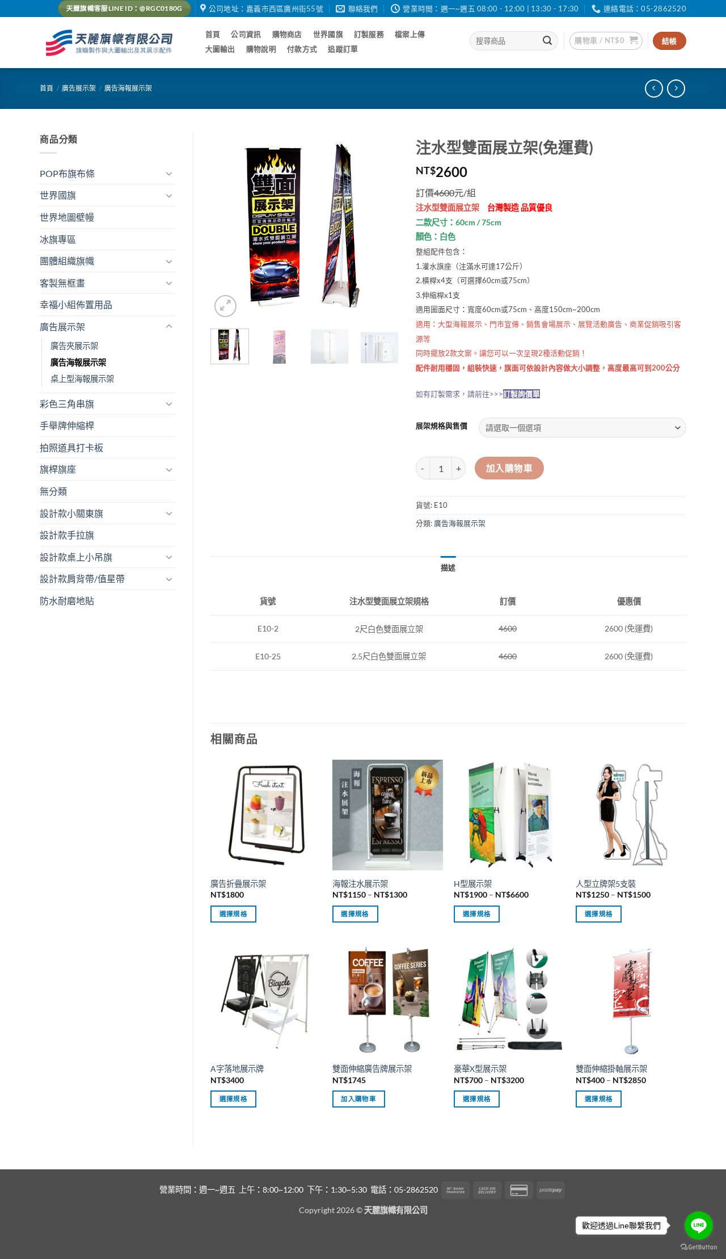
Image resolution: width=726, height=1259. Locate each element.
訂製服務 (369, 34)
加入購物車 (509, 468)
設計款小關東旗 (71, 513)
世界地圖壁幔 (67, 217)
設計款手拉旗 (67, 534)
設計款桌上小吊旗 (76, 556)
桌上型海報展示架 (82, 379)
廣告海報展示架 (128, 88)
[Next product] (653, 88)
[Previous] (228, 225)
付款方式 (302, 48)
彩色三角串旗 (67, 403)
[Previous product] (676, 88)
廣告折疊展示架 (238, 884)
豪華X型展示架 (480, 1068)
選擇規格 (233, 913)
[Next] (380, 225)
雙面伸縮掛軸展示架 (611, 1068)
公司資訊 (246, 34)
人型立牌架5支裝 (606, 884)
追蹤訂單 (343, 48)
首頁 (213, 34)
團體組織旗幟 (67, 260)
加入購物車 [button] (358, 1098)
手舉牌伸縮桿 (67, 425)
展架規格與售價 (441, 426)
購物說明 (261, 48)
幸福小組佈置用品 (76, 304)
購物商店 (287, 34)
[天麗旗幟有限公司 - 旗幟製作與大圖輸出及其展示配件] (111, 43)
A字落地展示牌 (237, 1068)
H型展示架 (473, 884)
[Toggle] (169, 173)
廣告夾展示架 (74, 346)
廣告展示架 (79, 88)
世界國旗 (328, 34)
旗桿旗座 (58, 469)
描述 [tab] (448, 567)
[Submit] (548, 40)
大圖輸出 (220, 48)
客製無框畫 (62, 282)
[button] (606, 41)
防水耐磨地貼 (67, 600)
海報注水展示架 (360, 884)
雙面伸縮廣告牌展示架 (372, 1068)
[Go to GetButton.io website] (699, 1247)
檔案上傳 (410, 34)
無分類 (53, 491)
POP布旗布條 (67, 173)
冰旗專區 (58, 239)
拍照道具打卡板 (71, 447)
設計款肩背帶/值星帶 (82, 578)
